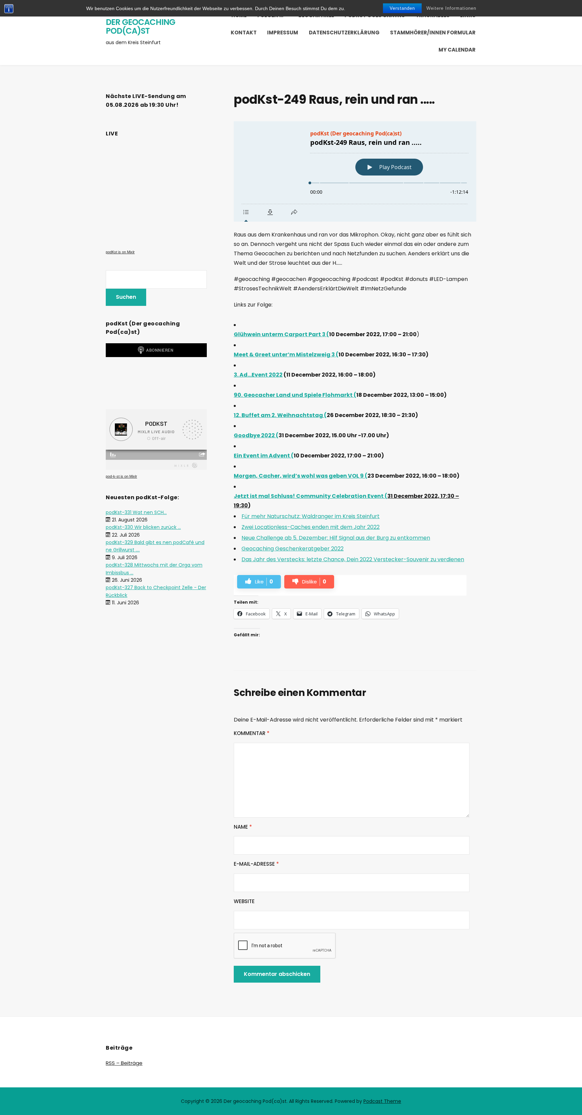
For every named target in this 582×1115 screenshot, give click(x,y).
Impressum (282, 32)
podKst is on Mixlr (120, 252)
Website (244, 901)
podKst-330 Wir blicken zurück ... (143, 527)
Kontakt (244, 32)
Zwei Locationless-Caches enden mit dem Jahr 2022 (310, 527)
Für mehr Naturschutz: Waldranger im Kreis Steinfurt (310, 516)
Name (243, 826)
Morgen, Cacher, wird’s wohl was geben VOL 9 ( (300, 476)
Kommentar (251, 733)
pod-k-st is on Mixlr (121, 476)
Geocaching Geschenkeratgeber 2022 (292, 548)
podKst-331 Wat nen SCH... (136, 512)
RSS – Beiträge (124, 1062)
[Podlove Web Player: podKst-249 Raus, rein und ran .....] (355, 171)
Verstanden (402, 8)
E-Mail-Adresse (256, 863)
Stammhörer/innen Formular (433, 32)
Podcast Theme (382, 1101)
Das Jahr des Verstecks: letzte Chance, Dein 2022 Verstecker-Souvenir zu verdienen (352, 559)
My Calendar (457, 49)
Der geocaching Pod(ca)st (140, 26)
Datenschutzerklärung (344, 32)
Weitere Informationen (451, 8)
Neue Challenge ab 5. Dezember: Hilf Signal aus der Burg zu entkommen (335, 538)
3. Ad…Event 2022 (258, 375)
